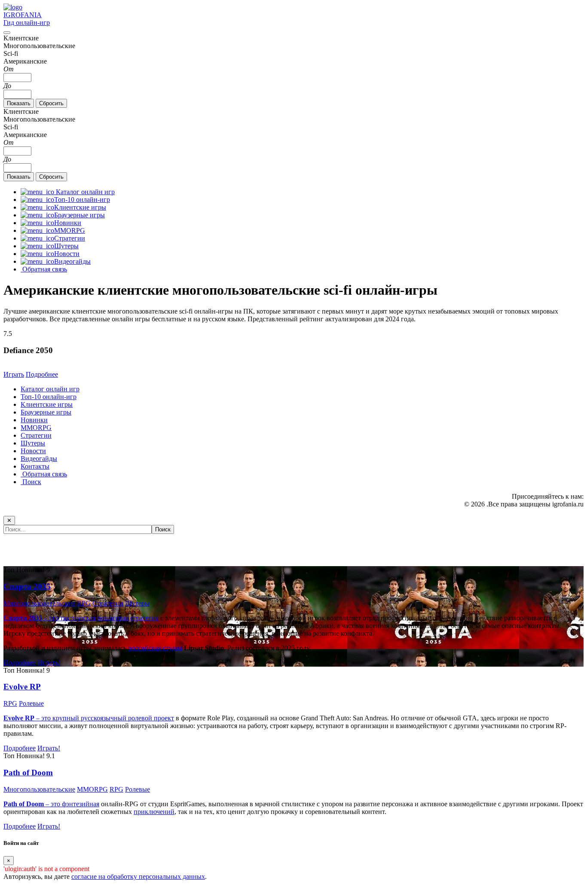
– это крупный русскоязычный (65, 718)
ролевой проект (151, 718)
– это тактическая (50, 618)
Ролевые (31, 703)
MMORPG (36, 427)
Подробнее (42, 374)
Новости (33, 450)
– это (32, 804)
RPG (84, 603)
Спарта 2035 (27, 586)
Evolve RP (22, 686)
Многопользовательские (39, 603)
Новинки (34, 420)
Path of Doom (28, 772)
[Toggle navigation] (6, 32)
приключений (154, 811)
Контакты (35, 466)
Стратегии (36, 435)
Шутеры (33, 443)
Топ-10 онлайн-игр (48, 396)
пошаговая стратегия (128, 618)
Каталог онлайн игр (50, 389)
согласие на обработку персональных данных (138, 876)
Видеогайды (39, 458)
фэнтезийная (80, 804)
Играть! (48, 662)
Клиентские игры (47, 404)
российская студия (155, 648)
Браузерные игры (46, 412)
